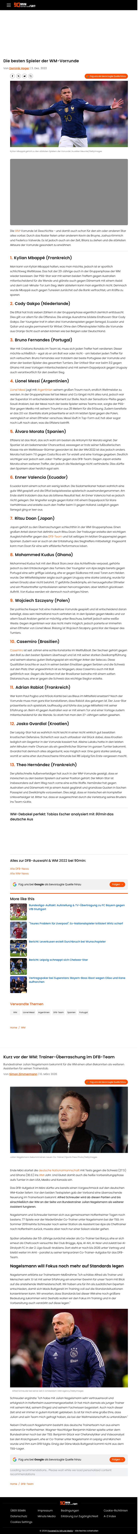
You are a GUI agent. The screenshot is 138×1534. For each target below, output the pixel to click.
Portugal (83, 1012)
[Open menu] (9, 5)
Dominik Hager (19, 68)
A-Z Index (110, 1516)
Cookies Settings (21, 1522)
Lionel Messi (18, 390)
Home (13, 1027)
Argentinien (45, 390)
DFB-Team (55, 536)
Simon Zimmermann (23, 1074)
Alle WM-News (19, 873)
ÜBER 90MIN (18, 1510)
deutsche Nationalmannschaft (59, 1170)
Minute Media (47, 1516)
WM (17, 231)
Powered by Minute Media (60, 1530)
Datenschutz (18, 1516)
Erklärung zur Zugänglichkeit (79, 1516)
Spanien (71, 1012)
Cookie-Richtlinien (116, 1510)
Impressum (45, 1510)
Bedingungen (70, 1510)
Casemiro (16, 650)
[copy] (30, 76)
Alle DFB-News (19, 869)
